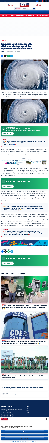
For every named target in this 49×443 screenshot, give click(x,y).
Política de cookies (15, 441)
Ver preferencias (24, 438)
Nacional (3, 40)
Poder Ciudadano (8, 407)
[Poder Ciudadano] (24, 5)
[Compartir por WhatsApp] (8, 56)
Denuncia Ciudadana (30, 414)
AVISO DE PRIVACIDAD (24, 441)
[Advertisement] (24, 26)
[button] (47, 419)
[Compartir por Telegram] (11, 56)
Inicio (27, 408)
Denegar (24, 435)
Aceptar (24, 431)
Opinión (27, 412)
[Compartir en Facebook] (2, 56)
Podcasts (27, 410)
